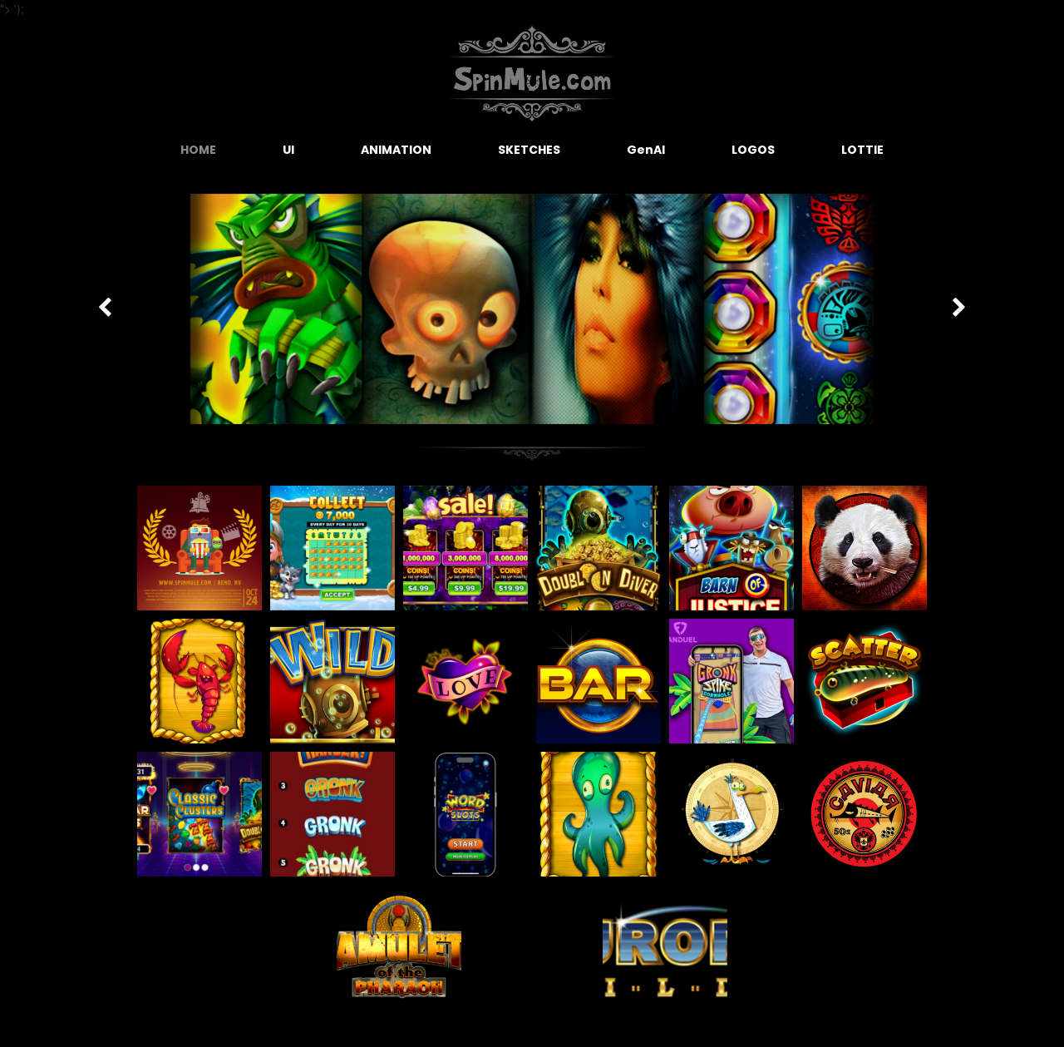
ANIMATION (396, 149)
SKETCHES (529, 149)
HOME (198, 149)
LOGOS (753, 149)
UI (288, 149)
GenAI (646, 149)
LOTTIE (862, 149)
